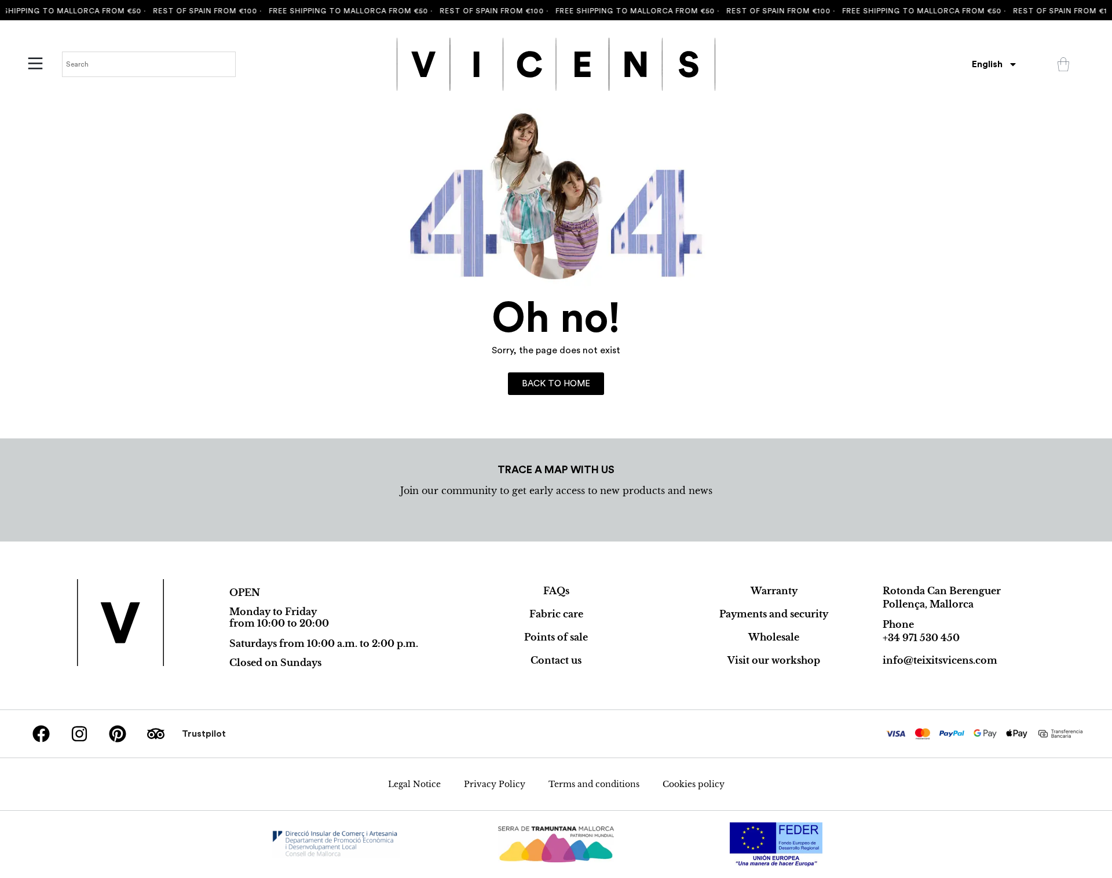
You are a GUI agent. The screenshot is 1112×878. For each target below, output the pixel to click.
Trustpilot (204, 733)
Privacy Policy (494, 784)
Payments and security (773, 614)
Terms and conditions (593, 784)
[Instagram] (79, 734)
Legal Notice (414, 784)
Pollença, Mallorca (928, 604)
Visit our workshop (773, 660)
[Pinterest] (117, 734)
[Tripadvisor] (156, 734)
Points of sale (556, 637)
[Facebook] (41, 734)
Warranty (774, 591)
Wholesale (773, 637)
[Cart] (1063, 64)
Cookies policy (694, 784)
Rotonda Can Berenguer (942, 591)
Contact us (556, 660)
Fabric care (556, 614)
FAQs (556, 591)
